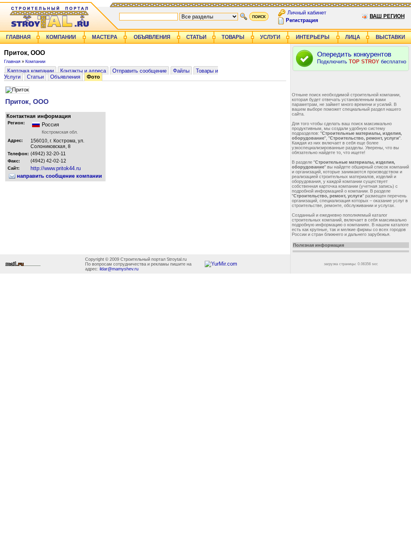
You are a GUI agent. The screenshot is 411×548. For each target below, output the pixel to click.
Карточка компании (30, 71)
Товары (233, 37)
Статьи (196, 37)
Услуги (270, 37)
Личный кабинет (306, 12)
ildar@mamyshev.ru (119, 268)
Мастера (104, 37)
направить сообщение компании (58, 176)
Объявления (152, 37)
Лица (352, 37)
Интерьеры (313, 37)
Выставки (390, 37)
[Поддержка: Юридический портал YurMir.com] (221, 264)
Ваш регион (387, 16)
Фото (93, 77)
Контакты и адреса (83, 71)
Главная (18, 37)
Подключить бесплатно (361, 58)
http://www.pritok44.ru (56, 168)
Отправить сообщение (139, 71)
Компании (61, 37)
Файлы (181, 71)
